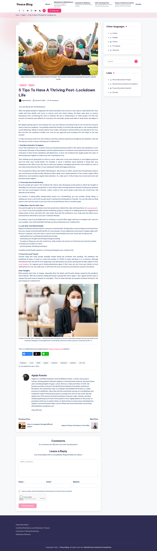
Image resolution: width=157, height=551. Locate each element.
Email (49, 482)
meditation (64, 363)
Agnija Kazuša (39, 375)
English (31, 85)
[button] (54, 11)
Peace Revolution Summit (121, 88)
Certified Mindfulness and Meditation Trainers (33, 528)
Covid (31, 363)
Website (76, 482)
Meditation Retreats (23, 534)
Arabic (114, 33)
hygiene (46, 363)
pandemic (73, 363)
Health (38, 363)
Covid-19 (23, 85)
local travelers (24, 264)
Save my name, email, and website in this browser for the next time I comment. (47, 491)
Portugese (116, 46)
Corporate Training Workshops (27, 531)
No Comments (54, 100)
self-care (82, 363)
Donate (115, 92)
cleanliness (23, 363)
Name (21, 482)
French (114, 42)
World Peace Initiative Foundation (125, 84)
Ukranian (115, 50)
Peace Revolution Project (121, 80)
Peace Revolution (22, 525)
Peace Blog (24, 4)
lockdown (54, 363)
